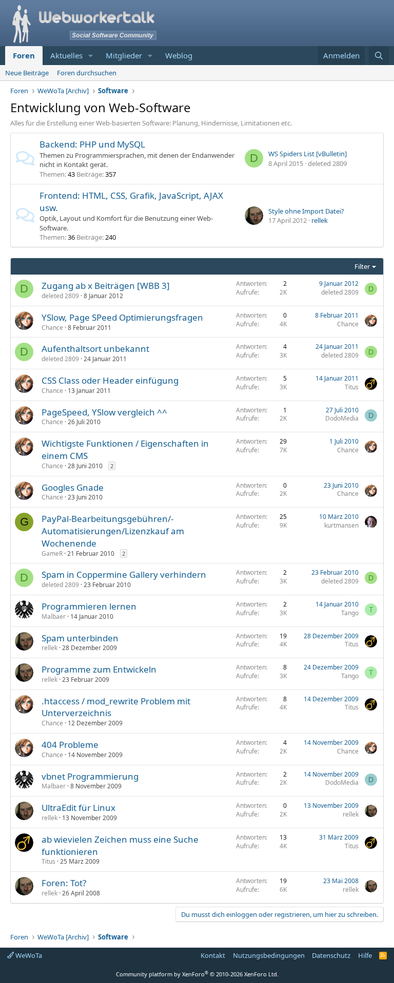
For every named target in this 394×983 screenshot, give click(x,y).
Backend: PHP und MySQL (92, 144)
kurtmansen (341, 525)
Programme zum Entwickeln (99, 669)
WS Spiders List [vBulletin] (307, 153)
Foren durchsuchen (86, 72)
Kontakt (213, 955)
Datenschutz (331, 955)
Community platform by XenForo (197, 974)
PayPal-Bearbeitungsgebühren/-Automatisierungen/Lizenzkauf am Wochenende (113, 531)
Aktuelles (66, 55)
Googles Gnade (73, 487)
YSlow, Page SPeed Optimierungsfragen (122, 317)
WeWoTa (28, 955)
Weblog (178, 55)
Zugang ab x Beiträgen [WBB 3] (106, 285)
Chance (52, 327)
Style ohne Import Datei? (306, 211)
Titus (352, 387)
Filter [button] (362, 266)
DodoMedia (342, 418)
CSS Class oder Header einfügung (110, 380)
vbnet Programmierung (90, 776)
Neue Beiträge (27, 72)
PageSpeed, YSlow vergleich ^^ (104, 412)
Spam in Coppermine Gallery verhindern (124, 574)
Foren (24, 55)
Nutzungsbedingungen (269, 955)
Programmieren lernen (89, 606)
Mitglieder (124, 55)
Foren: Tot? (64, 883)
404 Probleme (70, 744)
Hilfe (365, 955)
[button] (91, 55)
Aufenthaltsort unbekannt (95, 348)
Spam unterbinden (80, 638)
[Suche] (379, 55)
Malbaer (54, 616)
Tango (350, 613)
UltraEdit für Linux (78, 807)
